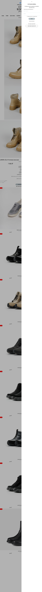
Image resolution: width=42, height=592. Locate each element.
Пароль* (25, 13)
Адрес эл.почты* (26, 10)
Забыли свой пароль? (31, 21)
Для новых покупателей (32, 25)
